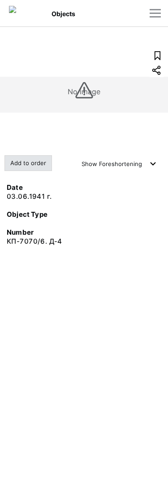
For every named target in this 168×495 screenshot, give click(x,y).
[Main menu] (155, 13)
